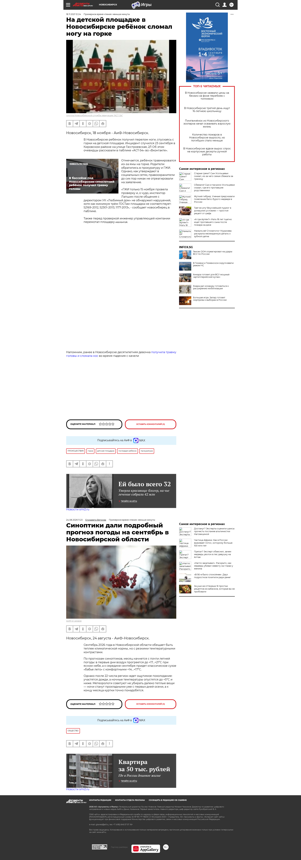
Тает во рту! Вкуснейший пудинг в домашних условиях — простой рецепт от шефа (212, 211)
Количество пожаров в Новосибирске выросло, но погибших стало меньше (207, 137)
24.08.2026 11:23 (74, 520)
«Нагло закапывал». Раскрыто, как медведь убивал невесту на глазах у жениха (213, 566)
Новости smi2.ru (77, 509)
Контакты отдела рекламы (130, 800)
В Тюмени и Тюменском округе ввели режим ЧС (213, 264)
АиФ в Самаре (74, 621)
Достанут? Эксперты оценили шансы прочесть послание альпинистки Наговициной (214, 531)
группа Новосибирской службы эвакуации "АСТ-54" (94, 115)
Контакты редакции (100, 800)
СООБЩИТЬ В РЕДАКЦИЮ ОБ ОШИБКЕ (168, 800)
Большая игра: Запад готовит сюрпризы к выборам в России (210, 298)
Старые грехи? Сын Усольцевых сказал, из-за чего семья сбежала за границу (213, 176)
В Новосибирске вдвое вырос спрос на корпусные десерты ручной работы (207, 151)
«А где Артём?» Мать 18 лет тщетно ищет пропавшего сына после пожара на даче (213, 222)
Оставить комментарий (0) (150, 424)
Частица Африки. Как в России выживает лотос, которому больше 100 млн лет (213, 543)
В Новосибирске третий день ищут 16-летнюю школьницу (207, 110)
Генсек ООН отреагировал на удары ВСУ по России (212, 252)
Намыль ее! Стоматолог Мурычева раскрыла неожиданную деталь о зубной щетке (212, 233)
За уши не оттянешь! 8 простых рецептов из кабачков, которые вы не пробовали (214, 589)
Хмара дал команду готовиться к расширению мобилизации (211, 287)
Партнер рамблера (119, 847)
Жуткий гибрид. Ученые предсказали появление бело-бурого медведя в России (214, 199)
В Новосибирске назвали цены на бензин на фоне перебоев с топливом (207, 95)
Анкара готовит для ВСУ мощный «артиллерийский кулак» (211, 275)
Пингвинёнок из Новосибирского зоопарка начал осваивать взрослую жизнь (206, 123)
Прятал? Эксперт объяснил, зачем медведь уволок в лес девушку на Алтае (212, 554)
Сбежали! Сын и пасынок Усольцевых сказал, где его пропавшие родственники (214, 188)
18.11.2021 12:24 (73, 14)
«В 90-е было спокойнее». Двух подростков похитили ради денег (212, 576)
